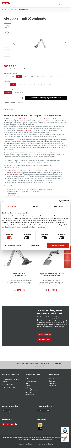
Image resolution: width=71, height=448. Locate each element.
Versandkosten (36, 437)
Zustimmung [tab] (12, 206)
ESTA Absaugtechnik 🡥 (56, 379)
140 (38, 76)
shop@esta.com (44, 339)
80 (19, 76)
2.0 (13, 84)
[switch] (26, 237)
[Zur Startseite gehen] (11, 4)
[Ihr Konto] (64, 3)
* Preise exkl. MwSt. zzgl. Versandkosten (16, 69)
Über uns (52, 381)
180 (57, 76)
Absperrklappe (13, 175)
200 (63, 76)
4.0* (31, 84)
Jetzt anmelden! (40, 366)
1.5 (6, 84)
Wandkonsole (18, 92)
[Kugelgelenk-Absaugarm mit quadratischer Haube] (51, 256)
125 (32, 76)
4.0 (25, 84)
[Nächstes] (65, 43)
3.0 (19, 84)
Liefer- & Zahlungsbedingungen (33, 389)
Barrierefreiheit (30, 395)
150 (44, 76)
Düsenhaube (24, 119)
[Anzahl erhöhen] (22, 98)
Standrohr (8, 92)
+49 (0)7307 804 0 (45, 334)
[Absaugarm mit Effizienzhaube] (20, 256)
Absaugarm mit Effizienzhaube (20, 275)
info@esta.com (9, 384)
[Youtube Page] (11, 424)
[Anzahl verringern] (6, 98)
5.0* (38, 84)
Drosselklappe (13, 171)
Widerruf (28, 386)
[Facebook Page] (3, 424)
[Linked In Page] (16, 424)
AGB (27, 383)
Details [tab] (35, 206)
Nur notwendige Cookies (13, 245)
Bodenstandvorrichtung (46, 147)
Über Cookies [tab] (58, 206)
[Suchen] (60, 3)
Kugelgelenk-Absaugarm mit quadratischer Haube (51, 275)
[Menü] (56, 3)
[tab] (8, 109)
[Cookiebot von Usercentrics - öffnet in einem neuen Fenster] (61, 201)
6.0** (44, 84)
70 (13, 76)
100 (25, 76)
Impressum (52, 386)
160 (51, 76)
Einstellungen (35, 245)
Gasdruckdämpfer (25, 130)
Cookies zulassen (58, 245)
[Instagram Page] (7, 424)
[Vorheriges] (14, 43)
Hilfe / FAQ (29, 392)
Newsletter (52, 383)
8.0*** (51, 84)
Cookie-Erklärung (31, 381)
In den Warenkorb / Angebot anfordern (46, 98)
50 (6, 76)
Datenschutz (30, 379)
